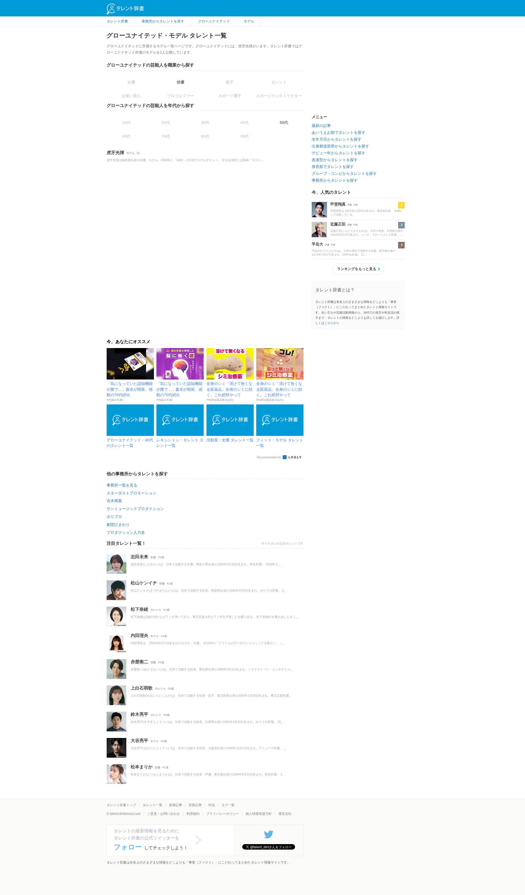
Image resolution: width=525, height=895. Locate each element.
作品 (211, 805)
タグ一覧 (228, 805)
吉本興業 (114, 501)
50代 (284, 122)
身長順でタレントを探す (333, 166)
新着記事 (175, 805)
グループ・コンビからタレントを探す (344, 173)
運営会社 (284, 814)
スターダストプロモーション (131, 493)
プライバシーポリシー (222, 814)
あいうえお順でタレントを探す (338, 132)
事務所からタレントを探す (335, 180)
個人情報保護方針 (259, 814)
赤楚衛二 (139, 661)
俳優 (180, 82)
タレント (155, 609)
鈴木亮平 (139, 714)
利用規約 (193, 814)
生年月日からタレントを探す (336, 139)
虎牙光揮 (115, 152)
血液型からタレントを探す (335, 160)
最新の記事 (321, 125)
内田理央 (139, 635)
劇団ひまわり (118, 524)
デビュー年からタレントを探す (338, 153)
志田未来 (139, 556)
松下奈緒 (139, 609)
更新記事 (195, 805)
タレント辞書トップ (121, 805)
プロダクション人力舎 (126, 532)
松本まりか (142, 766)
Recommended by (269, 457)
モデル (130, 153)
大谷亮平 (139, 740)
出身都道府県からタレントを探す (340, 146)
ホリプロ (114, 516)
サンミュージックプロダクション (135, 508)
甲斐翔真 (338, 204)
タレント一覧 (152, 805)
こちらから (331, 323)
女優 (153, 557)
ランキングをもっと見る (356, 269)
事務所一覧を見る (122, 485)
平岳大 (317, 244)
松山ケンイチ (144, 583)
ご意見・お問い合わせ (163, 814)
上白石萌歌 (142, 688)
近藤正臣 (338, 224)
